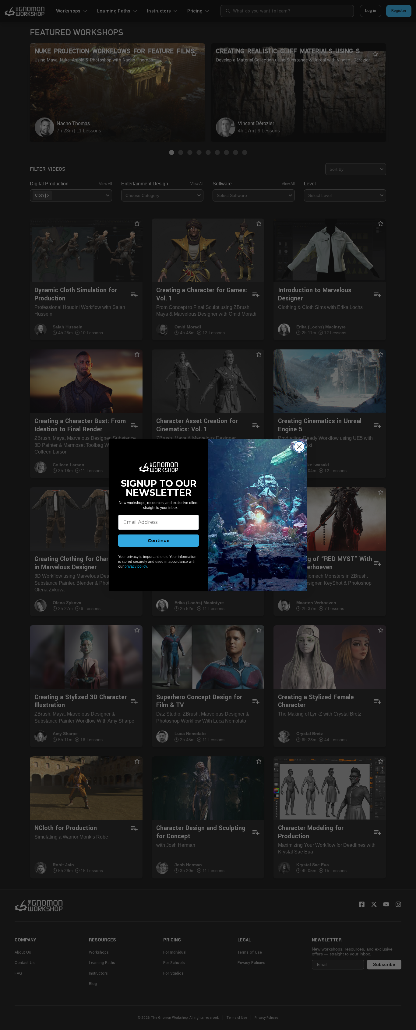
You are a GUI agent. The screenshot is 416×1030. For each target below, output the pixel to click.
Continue (159, 540)
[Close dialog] (299, 446)
